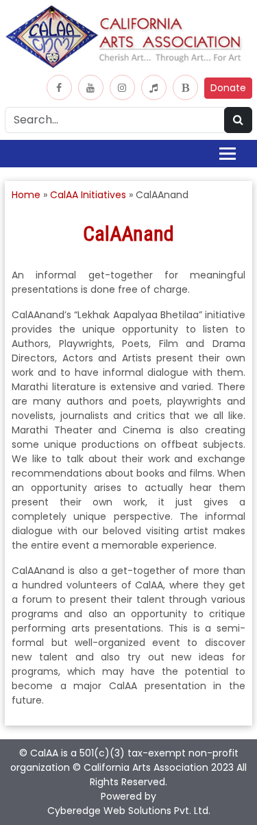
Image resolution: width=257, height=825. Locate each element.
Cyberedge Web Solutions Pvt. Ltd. (128, 810)
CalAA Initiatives (88, 195)
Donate (228, 88)
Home (26, 195)
